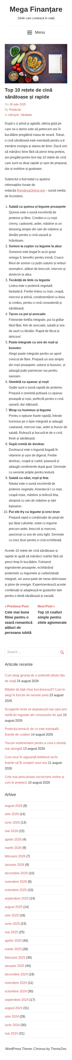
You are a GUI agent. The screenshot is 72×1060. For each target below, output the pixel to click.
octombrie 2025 (16, 890)
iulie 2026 (12, 814)
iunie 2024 (12, 1025)
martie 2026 (13, 847)
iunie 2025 (12, 923)
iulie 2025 (12, 915)
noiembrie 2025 (16, 881)
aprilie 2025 (13, 940)
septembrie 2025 (17, 898)
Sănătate (26, 114)
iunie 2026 (12, 822)
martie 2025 (13, 949)
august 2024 (13, 1008)
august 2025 (13, 907)
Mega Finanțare (36, 9)
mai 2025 (11, 932)
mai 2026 (11, 831)
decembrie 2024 (16, 974)
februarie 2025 (15, 957)
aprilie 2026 (13, 839)
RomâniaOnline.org (31, 190)
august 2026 (13, 805)
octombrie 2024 (16, 991)
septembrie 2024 (17, 999)
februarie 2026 (15, 856)
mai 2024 (11, 1033)
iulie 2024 (12, 1016)
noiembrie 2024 (16, 983)
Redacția (15, 109)
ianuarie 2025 (14, 966)
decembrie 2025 (16, 873)
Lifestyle (13, 114)
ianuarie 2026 (14, 864)
